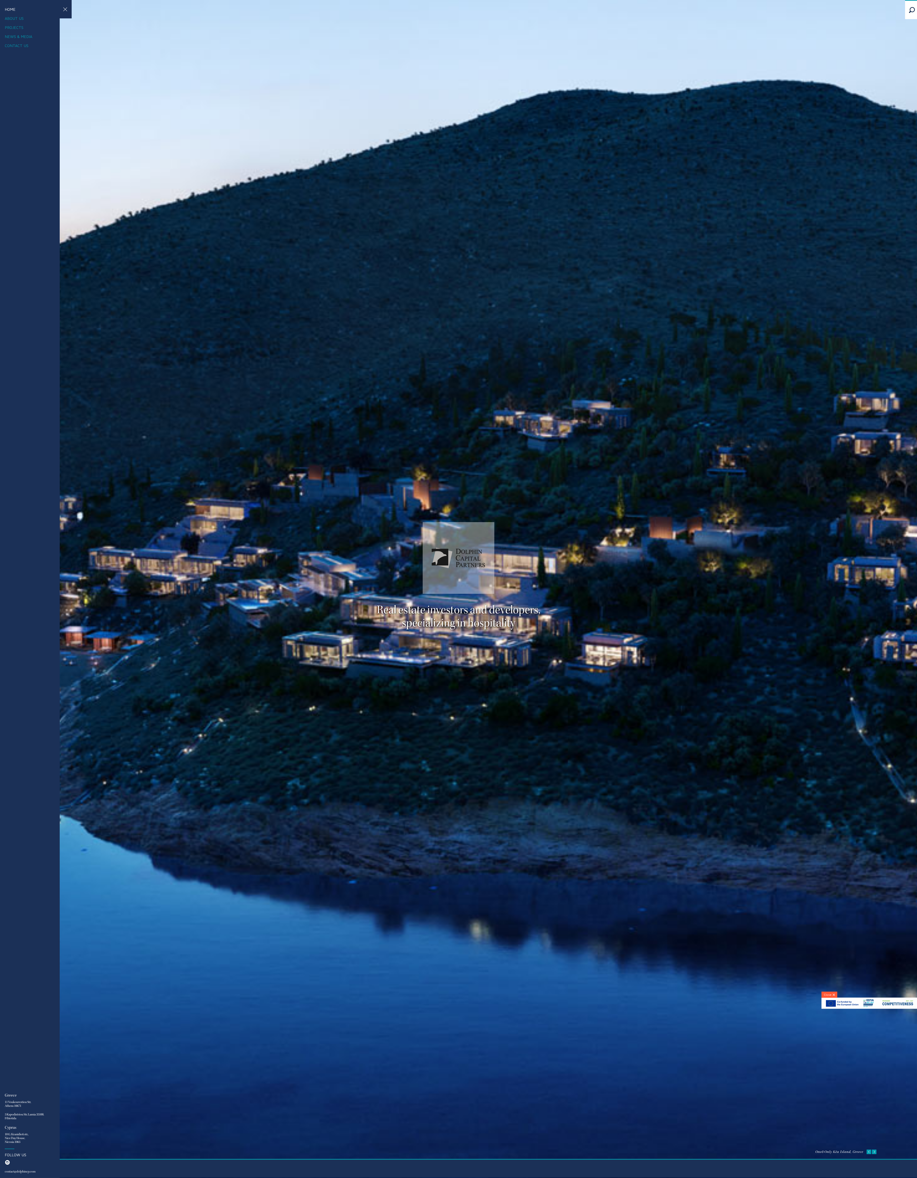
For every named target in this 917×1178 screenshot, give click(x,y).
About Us (14, 18)
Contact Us (16, 45)
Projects (14, 27)
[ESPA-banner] (869, 1008)
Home (10, 9)
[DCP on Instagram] (7, 1164)
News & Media (18, 36)
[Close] (829, 995)
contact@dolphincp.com (7, 1171)
